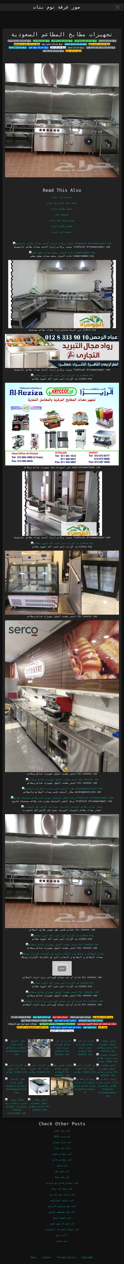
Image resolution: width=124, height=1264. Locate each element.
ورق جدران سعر (58, 47)
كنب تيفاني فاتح (62, 1159)
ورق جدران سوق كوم (38, 47)
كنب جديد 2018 (62, 1136)
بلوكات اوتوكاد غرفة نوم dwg (36, 1020)
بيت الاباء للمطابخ (103, 1017)
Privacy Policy (66, 1257)
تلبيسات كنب (62, 214)
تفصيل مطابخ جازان (62, 208)
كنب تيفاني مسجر (62, 1154)
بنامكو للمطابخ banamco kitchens (57, 1024)
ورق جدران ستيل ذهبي (76, 44)
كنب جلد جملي (62, 1130)
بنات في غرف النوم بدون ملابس (66, 1027)
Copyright (87, 1257)
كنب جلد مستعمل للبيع (62, 1212)
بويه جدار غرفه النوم (62, 1031)
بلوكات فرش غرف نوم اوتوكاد (22, 1024)
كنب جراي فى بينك (62, 1188)
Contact (46, 1257)
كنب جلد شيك (62, 1177)
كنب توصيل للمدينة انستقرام (62, 1229)
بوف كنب (103, 1027)
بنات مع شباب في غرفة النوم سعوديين (97, 1024)
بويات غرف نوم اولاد (80, 1017)
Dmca (33, 1257)
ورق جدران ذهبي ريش (62, 41)
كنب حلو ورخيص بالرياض (62, 1206)
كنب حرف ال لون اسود (62, 1223)
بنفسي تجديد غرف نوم (65, 1020)
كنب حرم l (62, 1235)
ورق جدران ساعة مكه (53, 51)
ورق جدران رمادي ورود (19, 41)
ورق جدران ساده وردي (85, 41)
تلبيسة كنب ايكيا (62, 197)
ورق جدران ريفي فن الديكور (101, 47)
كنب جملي (62, 1165)
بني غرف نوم (90, 1027)
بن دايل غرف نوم (41, 1017)
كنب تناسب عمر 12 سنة (62, 1194)
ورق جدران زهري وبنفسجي (27, 44)
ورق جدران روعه (41, 41)
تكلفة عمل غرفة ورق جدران (62, 203)
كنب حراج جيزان (62, 1142)
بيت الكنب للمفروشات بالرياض (32, 1027)
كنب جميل (62, 1241)
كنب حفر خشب (62, 1171)
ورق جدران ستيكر (107, 41)
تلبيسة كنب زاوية (62, 232)
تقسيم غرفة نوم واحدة (62, 220)
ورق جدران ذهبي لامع (99, 44)
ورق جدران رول (73, 51)
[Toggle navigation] (118, 7)
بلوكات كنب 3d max (21, 1017)
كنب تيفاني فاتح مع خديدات (62, 1183)
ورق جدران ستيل (76, 47)
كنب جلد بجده (62, 1148)
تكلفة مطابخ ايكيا (62, 226)
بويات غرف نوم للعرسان (91, 1020)
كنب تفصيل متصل (62, 1217)
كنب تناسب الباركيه (62, 1200)
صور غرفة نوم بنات (56, 7)
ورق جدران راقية (17, 47)
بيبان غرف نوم (60, 1017)
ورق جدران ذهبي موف (52, 44)
